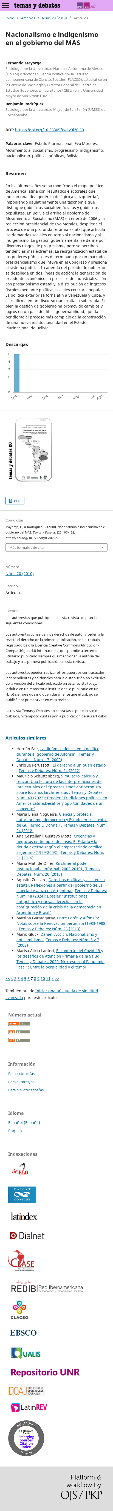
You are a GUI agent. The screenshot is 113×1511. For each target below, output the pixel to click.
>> (57, 978)
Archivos (28, 18)
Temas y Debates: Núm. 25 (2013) (49, 928)
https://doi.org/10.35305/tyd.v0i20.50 (49, 129)
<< (7, 978)
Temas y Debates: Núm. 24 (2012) (49, 770)
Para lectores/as (21, 1073)
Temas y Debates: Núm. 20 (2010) (58, 871)
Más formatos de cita (26, 547)
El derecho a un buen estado (79, 765)
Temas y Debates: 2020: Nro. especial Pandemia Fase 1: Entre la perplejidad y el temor (60, 964)
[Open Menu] (5, 5)
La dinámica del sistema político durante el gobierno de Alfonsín (57, 751)
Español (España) (24, 1122)
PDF (17, 500)
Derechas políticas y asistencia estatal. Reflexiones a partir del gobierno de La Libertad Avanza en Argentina (60, 885)
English (15, 1130)
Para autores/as (21, 1081)
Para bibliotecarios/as (26, 1089)
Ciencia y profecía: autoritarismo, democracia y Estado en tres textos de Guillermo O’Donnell (62, 820)
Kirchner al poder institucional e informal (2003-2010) (52, 866)
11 (48, 978)
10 (43, 978)
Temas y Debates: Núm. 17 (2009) (55, 757)
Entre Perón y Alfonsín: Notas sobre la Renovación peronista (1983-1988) (61, 920)
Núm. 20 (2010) (54, 18)
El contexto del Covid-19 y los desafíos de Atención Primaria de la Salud (59, 953)
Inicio (9, 18)
